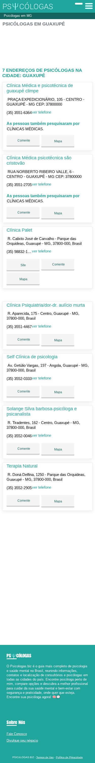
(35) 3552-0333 (19, 378)
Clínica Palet (19, 230)
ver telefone (41, 112)
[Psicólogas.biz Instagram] (12, 701)
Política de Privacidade (69, 757)
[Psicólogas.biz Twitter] (10, 701)
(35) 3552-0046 (19, 436)
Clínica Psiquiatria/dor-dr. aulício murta (46, 305)
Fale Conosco (17, 734)
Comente (23, 140)
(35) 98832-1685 (20, 251)
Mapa (57, 141)
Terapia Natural (22, 466)
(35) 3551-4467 (19, 326)
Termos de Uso (45, 757)
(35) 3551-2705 (19, 184)
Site (23, 265)
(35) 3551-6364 (19, 112)
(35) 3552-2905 (19, 488)
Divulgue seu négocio (22, 740)
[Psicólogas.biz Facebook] (8, 701)
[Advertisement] (47, 45)
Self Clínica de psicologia (32, 356)
